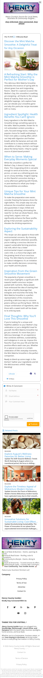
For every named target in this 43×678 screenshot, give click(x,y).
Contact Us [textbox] (21, 591)
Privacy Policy (21, 664)
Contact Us (21, 652)
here (41, 676)
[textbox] (21, 20)
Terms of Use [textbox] (21, 583)
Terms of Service (21, 658)
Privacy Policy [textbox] (21, 579)
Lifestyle (12, 374)
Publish (34, 424)
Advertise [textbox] (21, 587)
